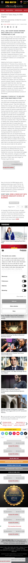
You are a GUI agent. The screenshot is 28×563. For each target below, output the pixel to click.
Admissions (18, 10)
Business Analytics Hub (14, 465)
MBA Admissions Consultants (14, 468)
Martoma (24, 416)
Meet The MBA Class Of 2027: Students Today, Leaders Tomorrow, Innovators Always (12, 317)
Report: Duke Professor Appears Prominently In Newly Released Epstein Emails (12, 391)
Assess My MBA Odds (14, 472)
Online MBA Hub (14, 458)
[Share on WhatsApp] (13, 27)
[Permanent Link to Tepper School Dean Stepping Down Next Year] (14, 233)
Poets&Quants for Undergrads (16, 542)
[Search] (26, 437)
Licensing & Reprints (10, 548)
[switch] (24, 281)
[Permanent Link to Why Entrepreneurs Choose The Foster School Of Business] (14, 345)
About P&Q (3, 547)
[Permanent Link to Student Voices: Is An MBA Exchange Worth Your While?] (14, 363)
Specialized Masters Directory (14, 461)
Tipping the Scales (9, 543)
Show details (20, 296)
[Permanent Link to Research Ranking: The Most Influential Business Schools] (14, 327)
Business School (10, 416)
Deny (14, 311)
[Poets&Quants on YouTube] (17, 433)
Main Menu (9, 10)
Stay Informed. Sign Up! (10, 429)
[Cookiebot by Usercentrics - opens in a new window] (20, 251)
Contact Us (19, 550)
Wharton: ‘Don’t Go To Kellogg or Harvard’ (8, 424)
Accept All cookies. (8, 167)
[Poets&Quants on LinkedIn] (21, 433)
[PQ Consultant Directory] (14, 526)
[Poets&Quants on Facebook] (10, 433)
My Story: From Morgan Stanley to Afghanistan (19, 424)
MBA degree (12, 417)
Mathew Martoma (5, 417)
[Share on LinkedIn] (11, 27)
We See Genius (20, 543)
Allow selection (14, 306)
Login (24, 429)
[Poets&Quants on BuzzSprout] (6, 433)
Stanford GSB (14, 419)
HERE (17, 219)
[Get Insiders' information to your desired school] (14, 495)
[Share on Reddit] (16, 27)
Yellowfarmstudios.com (18, 555)
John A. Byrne (7, 24)
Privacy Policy (24, 547)
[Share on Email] (8, 27)
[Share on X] (5, 27)
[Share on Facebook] (2, 27)
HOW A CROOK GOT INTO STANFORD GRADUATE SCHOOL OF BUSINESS (14, 196)
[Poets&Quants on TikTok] (25, 433)
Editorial (11, 550)
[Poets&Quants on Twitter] (2, 433)
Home (2, 10)
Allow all (14, 301)
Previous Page (14, 203)
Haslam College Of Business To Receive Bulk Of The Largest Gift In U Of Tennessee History (14, 411)
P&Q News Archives (13, 547)
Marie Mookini (18, 416)
